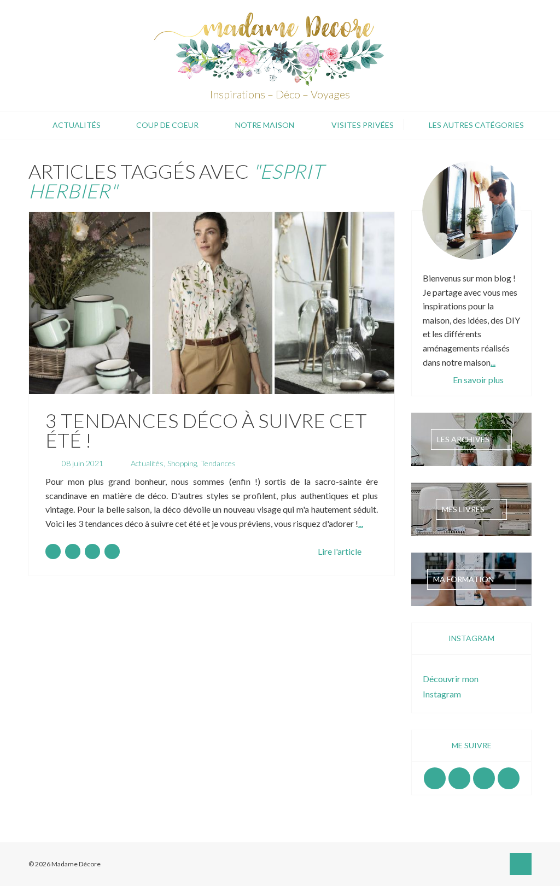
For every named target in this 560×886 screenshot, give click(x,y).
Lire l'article (339, 551)
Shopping (182, 463)
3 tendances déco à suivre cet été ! (206, 430)
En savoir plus (478, 379)
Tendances (218, 463)
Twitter (509, 778)
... (360, 523)
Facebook (435, 778)
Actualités (76, 125)
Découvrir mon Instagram (451, 686)
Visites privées (362, 125)
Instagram (459, 778)
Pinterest (484, 778)
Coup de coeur (167, 125)
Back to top (521, 864)
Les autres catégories (476, 125)
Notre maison (264, 125)
